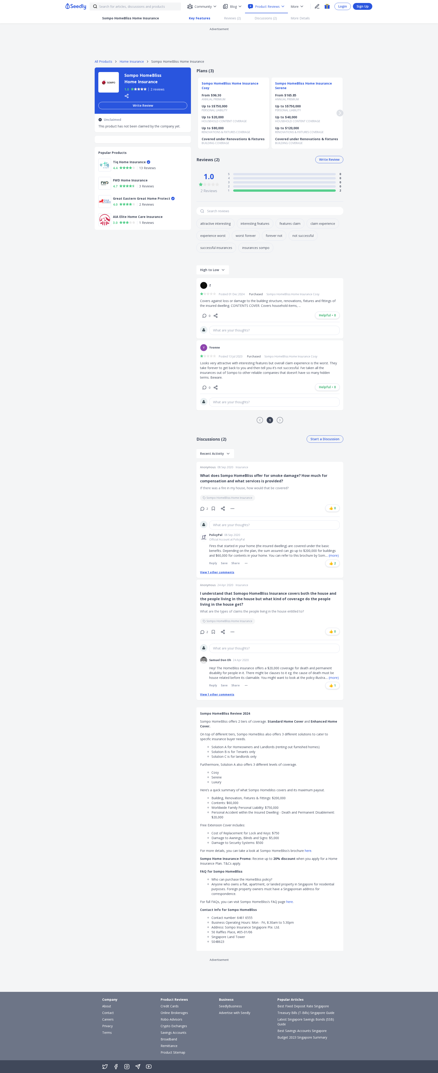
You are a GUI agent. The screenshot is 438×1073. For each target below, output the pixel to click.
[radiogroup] (139, 89)
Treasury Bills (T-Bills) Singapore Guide (305, 1013)
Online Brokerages (174, 1013)
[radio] (132, 89)
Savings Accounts (173, 1032)
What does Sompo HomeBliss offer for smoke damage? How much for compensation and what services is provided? (263, 478)
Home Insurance (132, 61)
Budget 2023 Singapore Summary (302, 1037)
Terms (107, 1032)
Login (342, 6)
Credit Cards (170, 1006)
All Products (103, 61)
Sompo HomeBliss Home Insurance (229, 498)
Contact (108, 1013)
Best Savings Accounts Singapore (302, 1031)
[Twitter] (105, 1066)
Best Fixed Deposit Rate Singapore (303, 1006)
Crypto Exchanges (174, 1026)
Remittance (169, 1046)
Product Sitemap (173, 1052)
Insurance (242, 467)
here (308, 850)
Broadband (169, 1039)
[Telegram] (138, 1066)
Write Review (143, 105)
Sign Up (363, 6)
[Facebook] (116, 1066)
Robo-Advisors (171, 1019)
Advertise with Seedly (234, 1013)
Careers (108, 1019)
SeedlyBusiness (230, 1006)
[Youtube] (148, 1066)
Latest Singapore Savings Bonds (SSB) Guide (305, 1021)
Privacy (107, 1026)
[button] (260, 420)
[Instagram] (127, 1066)
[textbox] (274, 330)
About (106, 1006)
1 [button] (270, 420)
